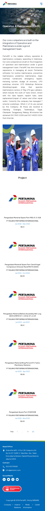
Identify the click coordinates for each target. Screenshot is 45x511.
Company (7, 505)
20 (33, 432)
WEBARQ (35, 500)
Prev (12, 432)
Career (37, 505)
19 (28, 432)
